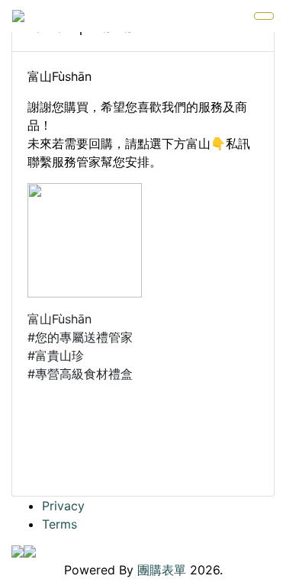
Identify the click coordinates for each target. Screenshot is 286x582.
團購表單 (161, 569)
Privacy (63, 505)
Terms (59, 524)
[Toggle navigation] (264, 16)
